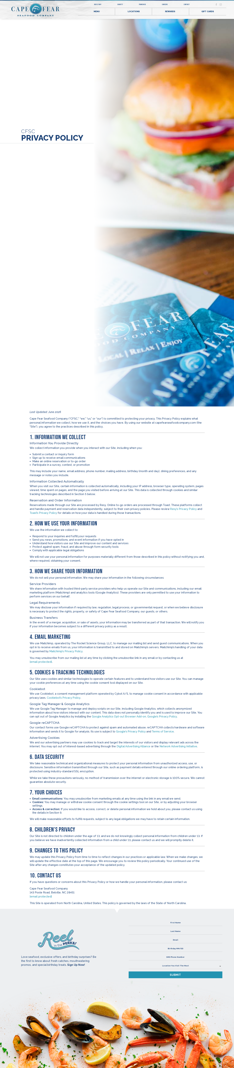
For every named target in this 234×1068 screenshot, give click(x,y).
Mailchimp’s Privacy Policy (65, 651)
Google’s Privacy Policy (162, 716)
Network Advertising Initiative (178, 746)
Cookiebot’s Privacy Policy (63, 697)
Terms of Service (163, 731)
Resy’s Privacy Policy (183, 509)
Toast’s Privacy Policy (43, 512)
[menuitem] (103, 4)
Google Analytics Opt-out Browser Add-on (119, 716)
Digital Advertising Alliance (133, 746)
